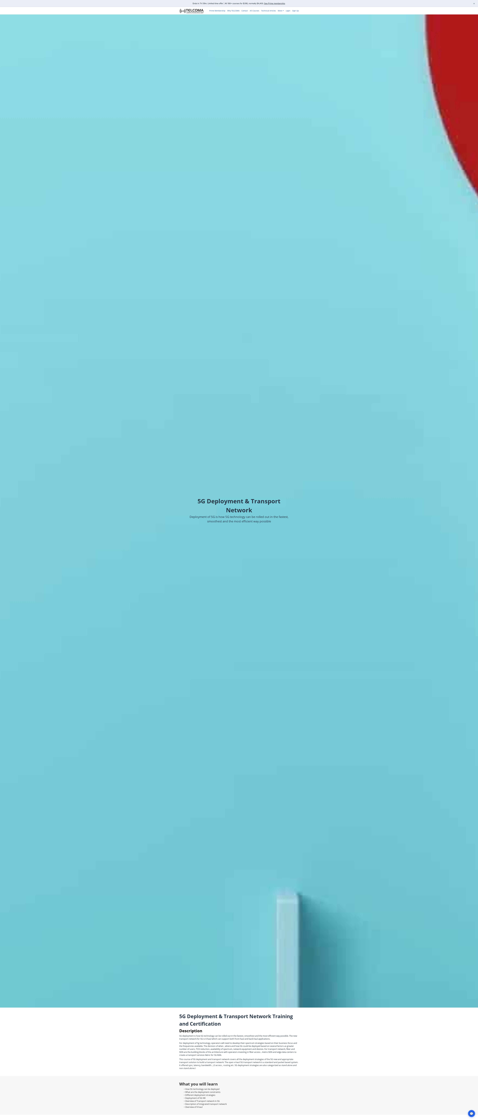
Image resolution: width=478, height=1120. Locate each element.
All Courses (254, 10)
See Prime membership (274, 3)
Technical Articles (268, 10)
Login (288, 10)
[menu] (253, 10)
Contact (244, 10)
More (280, 10)
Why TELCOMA (233, 10)
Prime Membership (217, 10)
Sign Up (295, 10)
